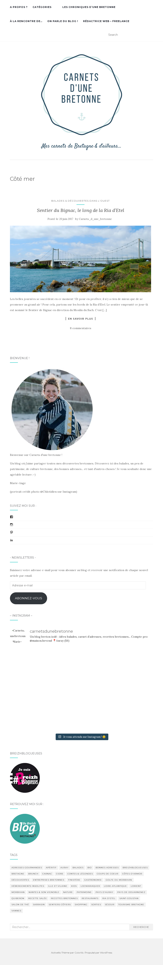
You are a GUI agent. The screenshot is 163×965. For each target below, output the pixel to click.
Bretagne (18, 873)
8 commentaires (80, 328)
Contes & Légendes (80, 873)
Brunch (33, 873)
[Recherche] (150, 35)
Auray (64, 867)
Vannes (16, 910)
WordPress (106, 952)
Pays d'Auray (104, 892)
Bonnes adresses (107, 867)
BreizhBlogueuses (135, 867)
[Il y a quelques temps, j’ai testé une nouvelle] (130, 689)
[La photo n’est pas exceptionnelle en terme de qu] (81, 689)
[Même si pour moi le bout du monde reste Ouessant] (81, 661)
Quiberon (18, 898)
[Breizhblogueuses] (25, 777)
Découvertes (20, 880)
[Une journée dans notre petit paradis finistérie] (33, 661)
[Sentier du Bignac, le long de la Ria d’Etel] (80, 259)
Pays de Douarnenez (131, 892)
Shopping (81, 904)
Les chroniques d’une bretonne (88, 7)
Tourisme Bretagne (131, 904)
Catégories (42, 7)
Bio (89, 867)
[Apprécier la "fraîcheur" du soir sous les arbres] (81, 717)
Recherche (141, 926)
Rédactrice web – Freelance (106, 21)
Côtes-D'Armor (132, 873)
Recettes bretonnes (64, 898)
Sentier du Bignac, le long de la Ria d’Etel (80, 210)
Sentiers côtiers (60, 904)
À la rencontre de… (26, 21)
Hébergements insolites (28, 886)
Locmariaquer (90, 886)
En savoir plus (80, 318)
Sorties (96, 904)
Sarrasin (39, 904)
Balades (78, 867)
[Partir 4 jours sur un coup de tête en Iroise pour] (33, 717)
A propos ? (19, 7)
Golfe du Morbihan (119, 880)
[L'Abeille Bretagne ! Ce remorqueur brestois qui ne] (33, 689)
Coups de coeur (107, 873)
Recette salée (37, 898)
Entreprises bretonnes (48, 880)
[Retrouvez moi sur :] (25, 828)
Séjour (109, 904)
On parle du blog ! (62, 21)
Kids (74, 886)
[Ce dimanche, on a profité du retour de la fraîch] (130, 717)
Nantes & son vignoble (44, 892)
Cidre (59, 873)
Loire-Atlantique (115, 886)
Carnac (47, 873)
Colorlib (79, 952)
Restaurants (90, 898)
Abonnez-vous (28, 598)
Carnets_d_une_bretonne (95, 219)
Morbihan (18, 892)
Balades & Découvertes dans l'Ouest (80, 200)
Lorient (136, 886)
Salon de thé (20, 904)
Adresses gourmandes (27, 867)
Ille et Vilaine (57, 886)
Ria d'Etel (108, 898)
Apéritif (51, 867)
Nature (68, 892)
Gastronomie (93, 880)
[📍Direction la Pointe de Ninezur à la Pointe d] (130, 661)
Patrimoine (84, 892)
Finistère (74, 880)
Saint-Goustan (129, 898)
